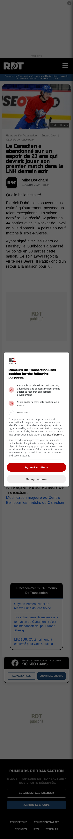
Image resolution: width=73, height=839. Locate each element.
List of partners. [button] (55, 434)
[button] (37, 412)
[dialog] (36, 419)
